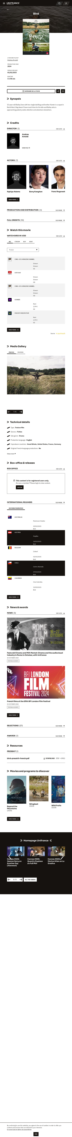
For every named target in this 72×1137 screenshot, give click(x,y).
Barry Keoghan (35, 192)
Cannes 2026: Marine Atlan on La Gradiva (56, 861)
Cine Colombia (37, 582)
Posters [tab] (20, 352)
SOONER (17, 299)
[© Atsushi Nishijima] (36, 375)
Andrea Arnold (12, 60)
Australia (18, 517)
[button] (61, 361)
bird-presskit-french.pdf (18, 758)
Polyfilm (35, 536)
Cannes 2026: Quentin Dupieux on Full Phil (35, 861)
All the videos (30, 879)
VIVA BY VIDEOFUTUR (21, 313)
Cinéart (35, 551)
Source (53, 333)
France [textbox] (11, 250)
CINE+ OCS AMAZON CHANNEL (24, 259)
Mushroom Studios (39, 521)
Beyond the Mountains (12, 807)
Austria (18, 532)
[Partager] (58, 91)
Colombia (18, 578)
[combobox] (23, 250)
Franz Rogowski (58, 191)
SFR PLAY (17, 273)
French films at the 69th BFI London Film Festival (28, 701)
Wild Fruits (56, 805)
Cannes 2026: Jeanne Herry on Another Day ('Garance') (14, 862)
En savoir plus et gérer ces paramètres (19, 1129)
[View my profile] (66, 3)
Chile (17, 563)
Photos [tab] (11, 352)
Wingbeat (33, 804)
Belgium (18, 547)
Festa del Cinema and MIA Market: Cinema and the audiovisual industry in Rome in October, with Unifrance (35, 654)
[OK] (36, 1134)
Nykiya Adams (13, 192)
